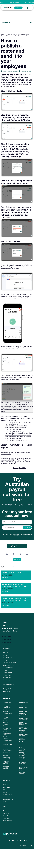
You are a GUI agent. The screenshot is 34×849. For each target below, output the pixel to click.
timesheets (24, 452)
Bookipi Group (6, 815)
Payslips (5, 670)
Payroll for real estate (23, 708)
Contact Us (6, 813)
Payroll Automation (8, 657)
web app (13, 462)
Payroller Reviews (6, 636)
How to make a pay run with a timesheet (18, 433)
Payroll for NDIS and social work (23, 727)
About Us (5, 784)
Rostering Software (8, 667)
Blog (4, 789)
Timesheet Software (8, 665)
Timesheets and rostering (22, 34)
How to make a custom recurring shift (18, 435)
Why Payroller (6, 787)
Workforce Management (9, 662)
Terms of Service (7, 820)
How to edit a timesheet (13, 438)
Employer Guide (7, 688)
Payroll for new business (7, 710)
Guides (5, 792)
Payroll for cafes (7, 740)
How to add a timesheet (13, 429)
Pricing (4, 622)
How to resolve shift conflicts (12, 572)
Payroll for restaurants (6, 737)
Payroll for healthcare (22, 738)
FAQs (4, 810)
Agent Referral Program (10, 628)
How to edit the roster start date (16, 426)
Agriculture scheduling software (22, 759)
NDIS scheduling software (23, 768)
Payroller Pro (6, 680)
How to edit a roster (12, 424)
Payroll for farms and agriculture (23, 719)
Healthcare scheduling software (22, 772)
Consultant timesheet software (6, 767)
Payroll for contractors (6, 721)
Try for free (27, 527)
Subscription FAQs (19, 468)
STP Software (6, 652)
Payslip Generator (7, 672)
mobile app (23, 462)
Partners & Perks (7, 794)
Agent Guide (6, 691)
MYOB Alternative (7, 802)
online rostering (6, 454)
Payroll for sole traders (7, 729)
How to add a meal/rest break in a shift (18, 436)
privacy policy (17, 535)
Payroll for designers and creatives (23, 723)
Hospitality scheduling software (22, 754)
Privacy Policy (6, 818)
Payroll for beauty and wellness (24, 735)
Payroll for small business (7, 703)
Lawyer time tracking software (7, 749)
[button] (27, 8)
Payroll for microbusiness (7, 707)
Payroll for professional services (22, 715)
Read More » (5, 577)
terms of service (26, 534)
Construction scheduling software (22, 763)
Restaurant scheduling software (22, 749)
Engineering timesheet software (6, 762)
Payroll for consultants (6, 718)
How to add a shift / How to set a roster (18, 422)
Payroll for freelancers (6, 725)
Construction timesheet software (6, 754)
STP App (5, 660)
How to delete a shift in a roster (15, 427)
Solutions (6, 698)
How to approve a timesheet (14, 431)
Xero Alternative (7, 797)
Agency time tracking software (7, 758)
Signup (4, 625)
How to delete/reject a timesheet (16, 440)
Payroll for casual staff (7, 714)
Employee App (7, 677)
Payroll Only (6, 655)
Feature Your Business (9, 631)
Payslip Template (7, 675)
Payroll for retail (23, 711)
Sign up (3, 452)
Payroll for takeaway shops (7, 743)
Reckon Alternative (8, 799)
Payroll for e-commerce (22, 742)
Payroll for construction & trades (7, 733)
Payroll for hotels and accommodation (23, 704)
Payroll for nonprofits (22, 731)
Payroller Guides (10, 34)
